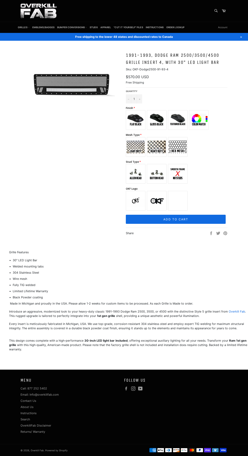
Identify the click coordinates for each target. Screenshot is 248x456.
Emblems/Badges (43, 27)
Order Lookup (175, 27)
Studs (94, 27)
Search (25, 419)
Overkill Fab (237, 311)
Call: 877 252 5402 (34, 388)
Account (222, 27)
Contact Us (28, 401)
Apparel (105, 27)
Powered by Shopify (56, 450)
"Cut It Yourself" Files (128, 27)
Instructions (155, 27)
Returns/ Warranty (33, 431)
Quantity (131, 91)
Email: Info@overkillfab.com (40, 394)
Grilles (23, 27)
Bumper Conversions (71, 27)
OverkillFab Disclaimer (36, 425)
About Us (27, 407)
